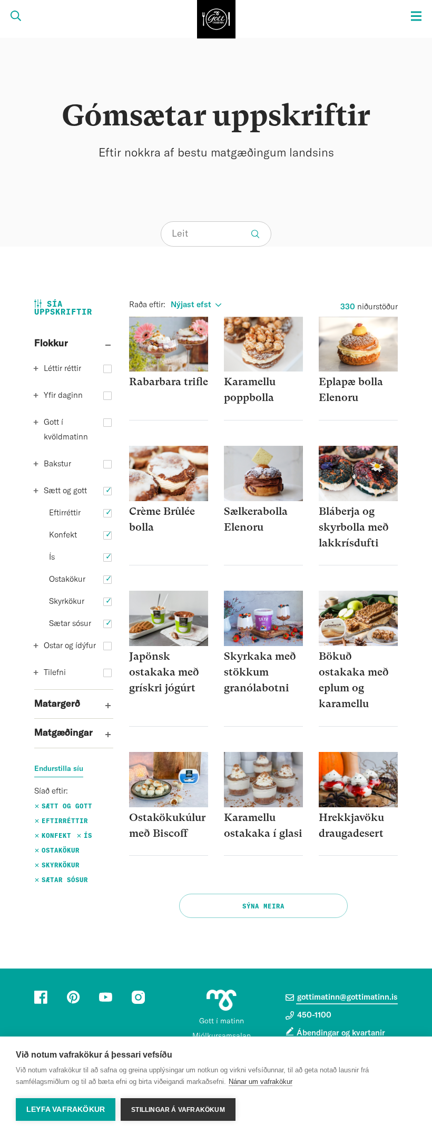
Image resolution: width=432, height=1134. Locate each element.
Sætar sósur (70, 624)
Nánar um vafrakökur (260, 1082)
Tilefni (55, 673)
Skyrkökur (66, 601)
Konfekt (63, 535)
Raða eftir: (147, 305)
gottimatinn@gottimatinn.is (346, 997)
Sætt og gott (65, 491)
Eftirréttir (65, 513)
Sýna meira (263, 906)
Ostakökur (67, 579)
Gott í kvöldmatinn (66, 429)
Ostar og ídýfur (70, 646)
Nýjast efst (191, 305)
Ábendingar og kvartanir (341, 1033)
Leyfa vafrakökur (65, 1109)
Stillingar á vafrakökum (178, 1109)
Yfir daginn (63, 395)
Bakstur (57, 464)
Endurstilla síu (58, 769)
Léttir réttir (62, 369)
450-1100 (313, 1015)
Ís (52, 557)
